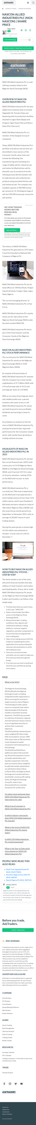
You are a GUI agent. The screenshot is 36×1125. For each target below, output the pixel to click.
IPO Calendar (6, 1055)
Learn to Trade (10, 8)
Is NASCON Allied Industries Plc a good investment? (17, 840)
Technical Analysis (8, 1031)
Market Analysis (7, 1072)
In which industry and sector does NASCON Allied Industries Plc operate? (18, 818)
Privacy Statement (7, 1114)
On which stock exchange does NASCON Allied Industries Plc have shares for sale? (17, 797)
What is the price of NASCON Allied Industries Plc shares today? (17, 830)
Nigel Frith (11, 29)
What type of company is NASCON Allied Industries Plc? (18, 807)
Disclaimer (25, 40)
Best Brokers (6, 1010)
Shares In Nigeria (25, 8)
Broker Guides (7, 1040)
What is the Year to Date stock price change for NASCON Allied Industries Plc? (17, 851)
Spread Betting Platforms (10, 1007)
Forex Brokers (7, 1004)
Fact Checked (9, 39)
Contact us (5, 1107)
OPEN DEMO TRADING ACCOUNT (18, 48)
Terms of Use (5, 1109)
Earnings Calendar (8, 1052)
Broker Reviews (7, 1013)
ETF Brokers (6, 1001)
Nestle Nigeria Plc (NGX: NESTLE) (18, 880)
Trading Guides (7, 1037)
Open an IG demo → (12, 230)
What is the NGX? (12, 682)
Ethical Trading (7, 1034)
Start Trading (18, 930)
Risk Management (8, 1028)
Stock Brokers (6, 998)
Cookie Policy (6, 1111)
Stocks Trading (7, 1025)
